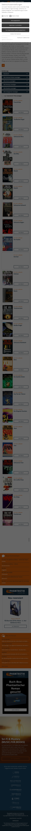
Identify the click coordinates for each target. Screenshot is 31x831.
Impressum (20, 37)
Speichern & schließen (15, 25)
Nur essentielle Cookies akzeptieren (15, 30)
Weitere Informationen (15, 34)
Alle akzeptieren (15, 20)
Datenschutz (26, 37)
